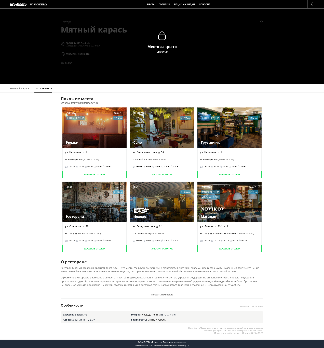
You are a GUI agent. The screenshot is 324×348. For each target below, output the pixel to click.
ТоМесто (18, 4)
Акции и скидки (184, 4)
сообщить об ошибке (251, 306)
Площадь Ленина (150, 314)
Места (151, 4)
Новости (204, 4)
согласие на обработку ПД (178, 345)
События (164, 4)
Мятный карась (156, 319)
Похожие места (43, 88)
